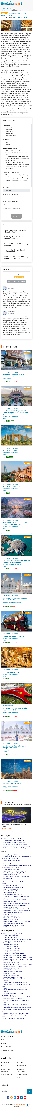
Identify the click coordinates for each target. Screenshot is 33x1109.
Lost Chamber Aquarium (10, 907)
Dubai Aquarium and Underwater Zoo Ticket (16, 911)
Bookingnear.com (19, 1104)
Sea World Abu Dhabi (9, 909)
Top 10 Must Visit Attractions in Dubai (14, 979)
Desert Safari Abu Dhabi (10, 889)
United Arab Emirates (19, 13)
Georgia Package (19, 842)
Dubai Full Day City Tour (10, 880)
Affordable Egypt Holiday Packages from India (17, 1008)
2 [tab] (15, 831)
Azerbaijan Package (9, 846)
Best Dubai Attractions (9, 973)
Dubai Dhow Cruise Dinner (11, 975)
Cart (3, 9)
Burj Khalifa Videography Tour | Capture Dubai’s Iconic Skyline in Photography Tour (17, 866)
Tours (5, 1040)
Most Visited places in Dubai (11, 970)
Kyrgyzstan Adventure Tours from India (14, 988)
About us (6, 1062)
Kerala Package (8, 844)
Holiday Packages (8, 1036)
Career (21, 1062)
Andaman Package (21, 844)
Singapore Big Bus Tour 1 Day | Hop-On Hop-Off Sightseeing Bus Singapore (16, 857)
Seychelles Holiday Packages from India (15, 982)
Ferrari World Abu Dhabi (10, 920)
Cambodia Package (24, 846)
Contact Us (22, 1066)
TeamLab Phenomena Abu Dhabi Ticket (15, 871)
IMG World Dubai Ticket (10, 921)
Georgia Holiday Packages (11, 950)
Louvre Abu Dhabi (8, 864)
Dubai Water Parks (8, 961)
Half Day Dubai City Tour (10, 927)
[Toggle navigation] (14, 9)
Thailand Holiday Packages (11, 943)
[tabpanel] (16, 818)
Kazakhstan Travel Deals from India (13, 999)
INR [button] (8, 9)
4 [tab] (21, 831)
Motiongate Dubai (8, 914)
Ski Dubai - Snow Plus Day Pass (12, 912)
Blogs (4, 1043)
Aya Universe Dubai (25, 921)
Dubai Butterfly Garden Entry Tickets (13, 873)
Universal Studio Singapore (11, 860)
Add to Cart (16, 216)
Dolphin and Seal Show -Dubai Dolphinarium (16, 903)
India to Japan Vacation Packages (13, 1018)
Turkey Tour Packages (10, 937)
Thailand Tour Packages (10, 945)
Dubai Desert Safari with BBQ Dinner (13, 925)
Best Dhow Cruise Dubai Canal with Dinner (15, 825)
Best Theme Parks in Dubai (11, 963)
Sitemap (21, 1078)
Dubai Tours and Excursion (11, 968)
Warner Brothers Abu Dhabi (11, 918)
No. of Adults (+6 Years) (10, 194)
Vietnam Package (21, 848)
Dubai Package (5, 839)
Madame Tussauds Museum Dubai (13, 894)
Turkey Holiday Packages (11, 936)
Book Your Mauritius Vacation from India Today (17, 997)
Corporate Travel (8, 1050)
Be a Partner (23, 1074)
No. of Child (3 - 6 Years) (10, 201)
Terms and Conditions (5, 1070)
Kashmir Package (18, 839)
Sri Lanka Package (19, 841)
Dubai (10, 13)
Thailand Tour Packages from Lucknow (14, 941)
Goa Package (7, 841)
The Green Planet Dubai (10, 893)
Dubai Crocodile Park (9, 900)
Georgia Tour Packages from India (13, 954)
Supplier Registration (21, 1070)
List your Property (8, 1078)
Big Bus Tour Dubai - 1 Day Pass (12, 891)
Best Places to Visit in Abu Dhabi (12, 977)
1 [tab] (12, 831)
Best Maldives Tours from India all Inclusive (16, 1013)
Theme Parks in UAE (26, 959)
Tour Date (6, 187)
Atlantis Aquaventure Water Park (13, 923)
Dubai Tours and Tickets (25, 964)
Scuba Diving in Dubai (25, 909)
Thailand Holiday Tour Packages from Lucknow (17, 939)
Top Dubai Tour (7, 981)
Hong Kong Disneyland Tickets (10, 855)
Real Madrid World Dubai (10, 885)
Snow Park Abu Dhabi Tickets (12, 869)
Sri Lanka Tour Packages (10, 946)
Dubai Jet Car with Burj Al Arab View (13, 887)
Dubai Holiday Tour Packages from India (15, 955)
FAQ (4, 1066)
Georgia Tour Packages (10, 952)
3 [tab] (18, 831)
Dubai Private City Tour (10, 875)
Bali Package (7, 842)
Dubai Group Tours (9, 966)
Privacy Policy (7, 1074)
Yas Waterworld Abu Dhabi (11, 916)
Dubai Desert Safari (9, 964)
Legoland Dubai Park (9, 902)
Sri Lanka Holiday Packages (11, 948)
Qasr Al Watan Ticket (25, 900)
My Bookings (7, 1047)
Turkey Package (8, 848)
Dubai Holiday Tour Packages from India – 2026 (17, 957)
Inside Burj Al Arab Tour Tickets (12, 862)
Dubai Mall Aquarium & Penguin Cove (14, 905)
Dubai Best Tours (22, 966)
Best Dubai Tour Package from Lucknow (13, 934)
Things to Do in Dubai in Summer (12, 972)
